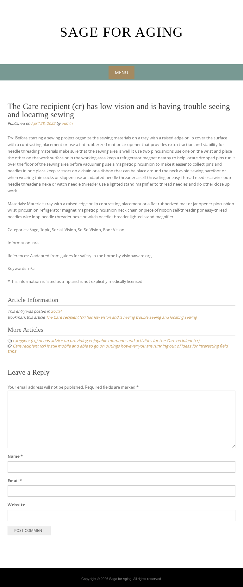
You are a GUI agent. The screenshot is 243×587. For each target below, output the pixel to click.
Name (15, 456)
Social (56, 311)
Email (15, 480)
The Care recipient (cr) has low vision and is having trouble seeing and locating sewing (121, 317)
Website (16, 504)
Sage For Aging (122, 32)
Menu (121, 72)
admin (66, 123)
